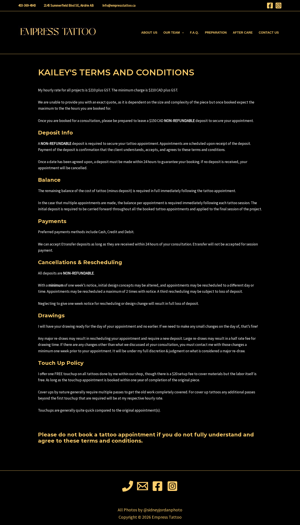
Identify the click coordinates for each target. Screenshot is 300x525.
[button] (182, 32)
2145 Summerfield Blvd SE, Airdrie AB (69, 5)
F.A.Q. (194, 32)
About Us (149, 32)
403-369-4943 (27, 5)
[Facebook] (270, 5)
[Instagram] (278, 5)
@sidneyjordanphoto (162, 509)
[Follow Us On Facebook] (157, 486)
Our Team (171, 32)
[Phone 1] (127, 486)
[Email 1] (142, 486)
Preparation (216, 32)
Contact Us (269, 32)
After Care (243, 32)
